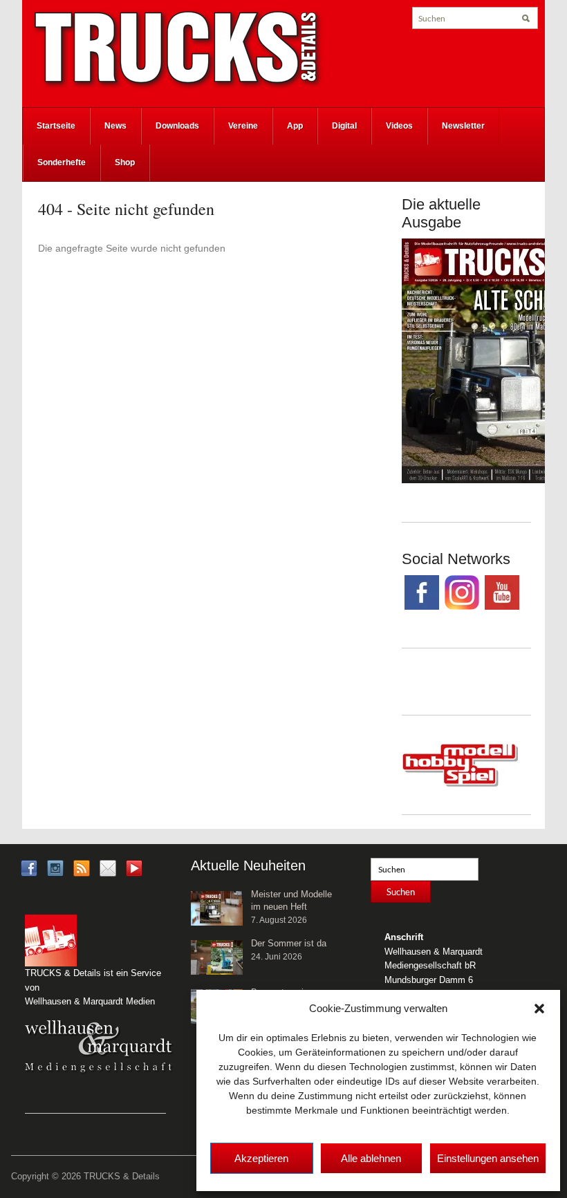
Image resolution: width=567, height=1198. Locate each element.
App (295, 126)
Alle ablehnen (371, 1158)
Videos (399, 126)
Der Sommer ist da (288, 943)
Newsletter (463, 126)
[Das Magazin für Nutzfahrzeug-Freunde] (177, 49)
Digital (344, 126)
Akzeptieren (261, 1158)
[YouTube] (134, 872)
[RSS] (81, 867)
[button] (539, 1009)
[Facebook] (29, 867)
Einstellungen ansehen (488, 1158)
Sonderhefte (61, 162)
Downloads (177, 126)
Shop (125, 162)
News (115, 126)
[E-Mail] (108, 867)
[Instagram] (55, 867)
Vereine (243, 126)
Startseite (56, 126)
